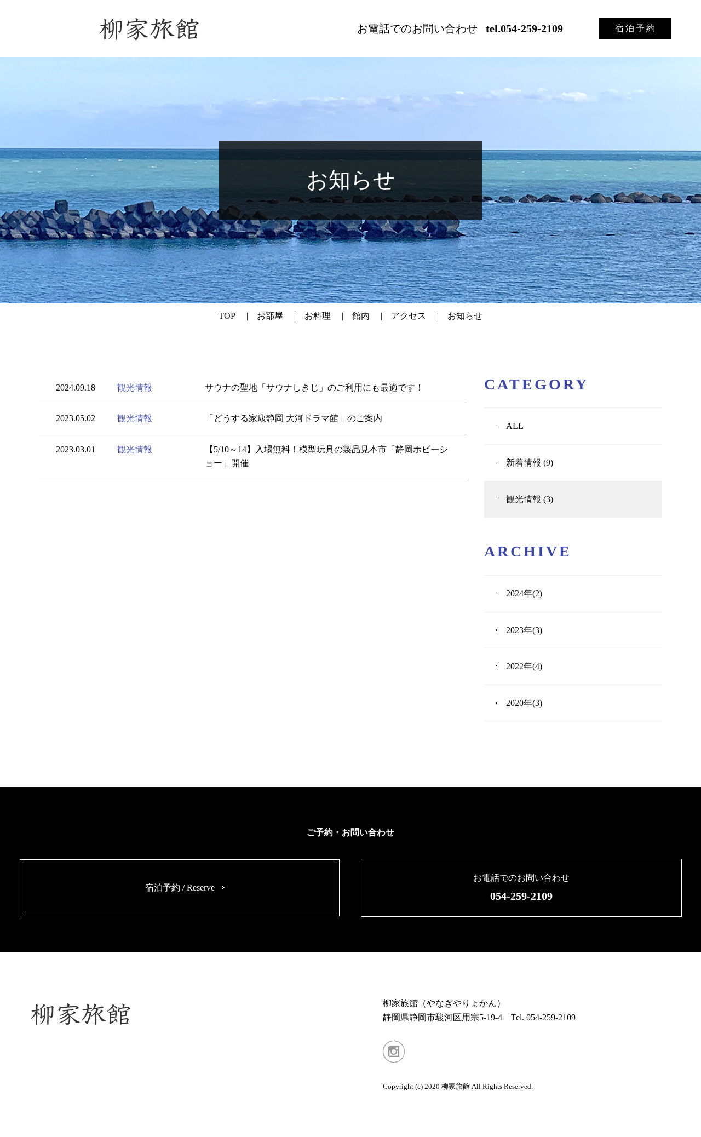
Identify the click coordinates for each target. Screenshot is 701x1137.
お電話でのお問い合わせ (460, 28)
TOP (227, 315)
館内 (361, 315)
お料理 (317, 315)
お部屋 (270, 315)
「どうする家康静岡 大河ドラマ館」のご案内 (293, 418)
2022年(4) (524, 666)
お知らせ (464, 315)
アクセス (408, 315)
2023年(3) (524, 630)
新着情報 (523, 462)
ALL (515, 425)
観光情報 (134, 387)
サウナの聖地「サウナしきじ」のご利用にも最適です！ (314, 387)
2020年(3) (524, 703)
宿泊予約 (636, 28)
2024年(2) (524, 593)
